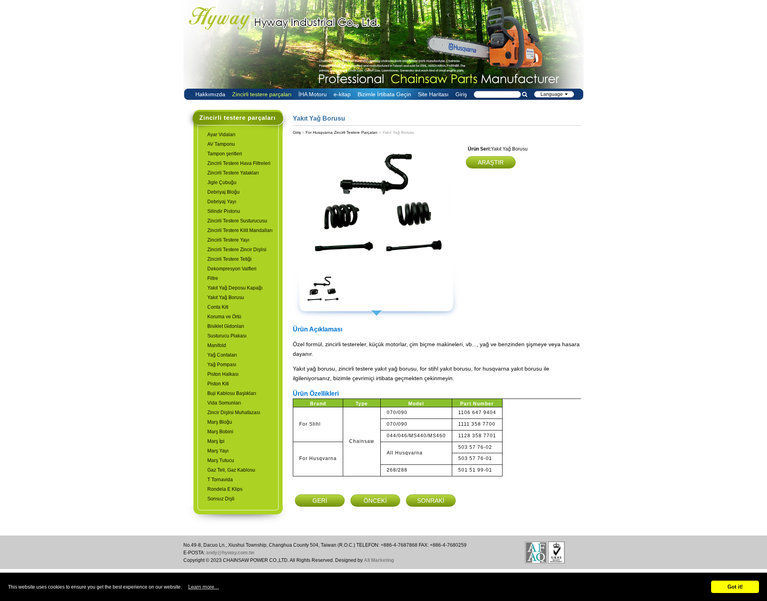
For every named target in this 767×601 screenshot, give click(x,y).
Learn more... (203, 587)
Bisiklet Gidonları (225, 326)
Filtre (212, 278)
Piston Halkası (222, 374)
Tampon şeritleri (224, 154)
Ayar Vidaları (221, 134)
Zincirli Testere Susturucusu (237, 221)
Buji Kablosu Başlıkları (231, 393)
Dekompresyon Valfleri (231, 269)
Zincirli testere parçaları (262, 94)
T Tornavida (220, 479)
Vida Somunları (224, 403)
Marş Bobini (220, 431)
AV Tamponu (221, 144)
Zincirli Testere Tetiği (229, 259)
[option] (376, 206)
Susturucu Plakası (226, 336)
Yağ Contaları (222, 355)
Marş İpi (216, 441)
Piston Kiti (218, 384)
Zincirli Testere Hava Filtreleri (238, 163)
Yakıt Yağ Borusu (225, 297)
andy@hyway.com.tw (230, 552)
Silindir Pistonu (223, 211)
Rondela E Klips (224, 489)
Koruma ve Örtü (224, 316)
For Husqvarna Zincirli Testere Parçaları (342, 132)
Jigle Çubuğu (221, 182)
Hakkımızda (210, 94)
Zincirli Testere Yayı (228, 240)
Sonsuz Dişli (220, 499)
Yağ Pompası (221, 364)
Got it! (735, 587)
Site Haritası (433, 94)
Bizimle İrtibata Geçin (384, 94)
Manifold (216, 345)
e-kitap (342, 94)
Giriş (461, 94)
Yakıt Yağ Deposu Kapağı (234, 288)
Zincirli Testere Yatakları (233, 173)
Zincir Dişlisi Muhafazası (233, 412)
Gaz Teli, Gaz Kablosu (231, 470)
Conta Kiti (218, 307)
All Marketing (379, 560)
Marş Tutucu (220, 460)
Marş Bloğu (219, 422)
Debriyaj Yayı (221, 201)
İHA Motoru (312, 94)
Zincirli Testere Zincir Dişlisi (236, 249)
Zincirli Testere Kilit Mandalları (239, 230)
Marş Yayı (218, 451)
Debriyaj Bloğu (223, 192)
